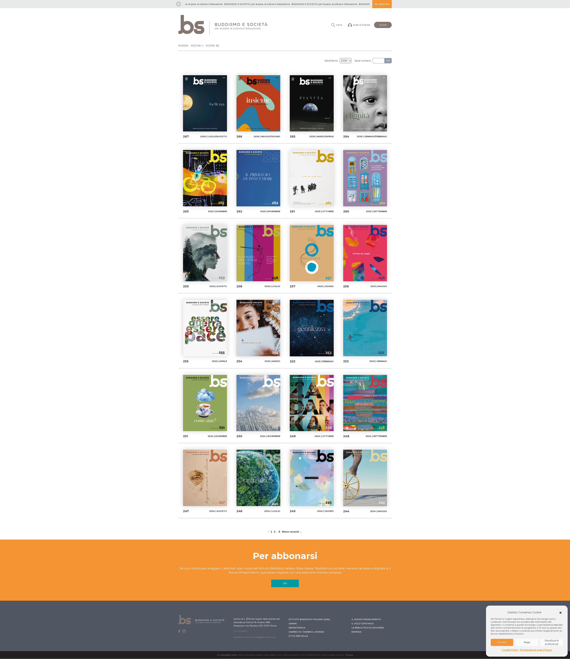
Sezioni (196, 45)
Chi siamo (240, 631)
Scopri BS (212, 45)
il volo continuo (363, 623)
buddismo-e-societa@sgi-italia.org (254, 637)
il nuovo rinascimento (366, 619)
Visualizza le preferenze (551, 642)
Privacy (349, 655)
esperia (356, 632)
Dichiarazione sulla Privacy (536, 650)
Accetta (502, 642)
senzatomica (297, 627)
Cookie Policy (510, 650)
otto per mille (298, 636)
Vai (388, 60)
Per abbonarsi (382, 4)
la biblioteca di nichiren (368, 627)
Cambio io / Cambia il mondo (306, 632)
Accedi (382, 25)
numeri (183, 45)
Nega (527, 642)
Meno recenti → (292, 531)
